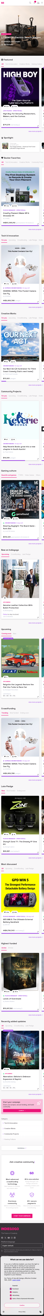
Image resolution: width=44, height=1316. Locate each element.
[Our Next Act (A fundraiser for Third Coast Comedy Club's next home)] (20, 342)
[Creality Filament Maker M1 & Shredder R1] (20, 186)
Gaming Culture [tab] (37, 64)
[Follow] (5, 598)
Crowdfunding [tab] (22, 240)
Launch (21, 1110)
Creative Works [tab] (24, 64)
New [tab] (14, 633)
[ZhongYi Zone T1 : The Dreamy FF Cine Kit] (20, 815)
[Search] (30, 3)
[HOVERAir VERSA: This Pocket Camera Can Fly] (20, 264)
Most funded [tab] (14, 713)
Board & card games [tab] (9, 475)
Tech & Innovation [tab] (11, 64)
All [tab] (2, 64)
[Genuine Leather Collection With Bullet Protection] (20, 578)
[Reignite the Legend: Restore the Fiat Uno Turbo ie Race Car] (20, 658)
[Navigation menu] (42, 3)
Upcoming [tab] (12, 240)
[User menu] (38, 2)
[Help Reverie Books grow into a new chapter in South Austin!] (20, 420)
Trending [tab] (5, 713)
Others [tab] (38, 475)
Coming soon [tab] (6, 633)
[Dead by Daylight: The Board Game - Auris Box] (20, 499)
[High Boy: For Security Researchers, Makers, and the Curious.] (20, 87)
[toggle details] (38, 127)
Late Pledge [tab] (33, 240)
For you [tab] (4, 240)
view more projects (35, 131)
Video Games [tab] (29, 475)
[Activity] (34, 3)
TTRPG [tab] (20, 475)
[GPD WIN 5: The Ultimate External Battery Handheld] (20, 893)
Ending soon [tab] (24, 713)
